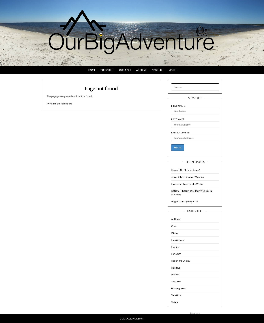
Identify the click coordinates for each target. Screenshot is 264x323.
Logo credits (195, 313)
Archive (141, 70)
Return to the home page (59, 103)
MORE (172, 70)
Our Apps (125, 70)
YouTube (157, 70)
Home (92, 70)
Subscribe (107, 70)
